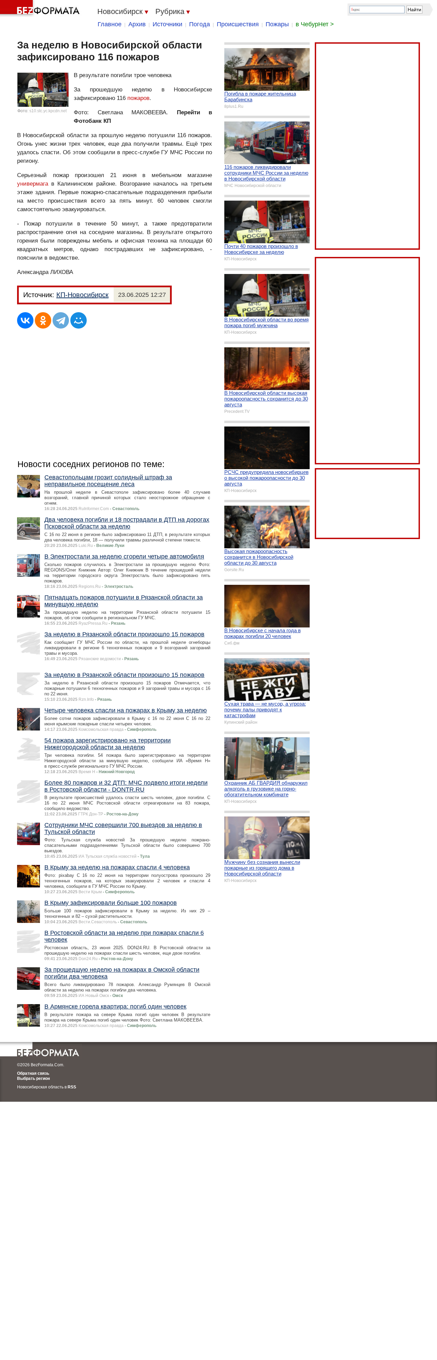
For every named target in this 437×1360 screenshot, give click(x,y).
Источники (167, 24)
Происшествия (238, 24)
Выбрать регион (33, 1078)
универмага (32, 183)
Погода (199, 24)
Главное (110, 24)
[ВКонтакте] (25, 320)
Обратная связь (33, 1073)
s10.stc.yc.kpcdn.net (48, 110)
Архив (137, 24)
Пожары (277, 24)
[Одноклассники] (43, 320)
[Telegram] (61, 320)
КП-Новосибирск (82, 295)
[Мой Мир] (78, 320)
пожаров (138, 98)
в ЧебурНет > (315, 24)
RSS (72, 1087)
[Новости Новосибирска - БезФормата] (41, 8)
